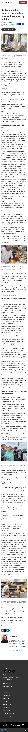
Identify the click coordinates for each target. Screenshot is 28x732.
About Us (5, 689)
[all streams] (26, 730)
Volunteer (5, 701)
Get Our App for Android (8, 713)
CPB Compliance (6, 710)
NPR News (8, 626)
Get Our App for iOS (7, 716)
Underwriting (6, 707)
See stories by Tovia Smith (16, 650)
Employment (6, 698)
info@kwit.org (8, 683)
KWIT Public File (6, 692)
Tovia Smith (9, 22)
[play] (2, 730)
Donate (23, 2)
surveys (8, 397)
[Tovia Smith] (4, 638)
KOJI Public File (6, 695)
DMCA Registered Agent (7, 686)
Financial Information (7, 704)
